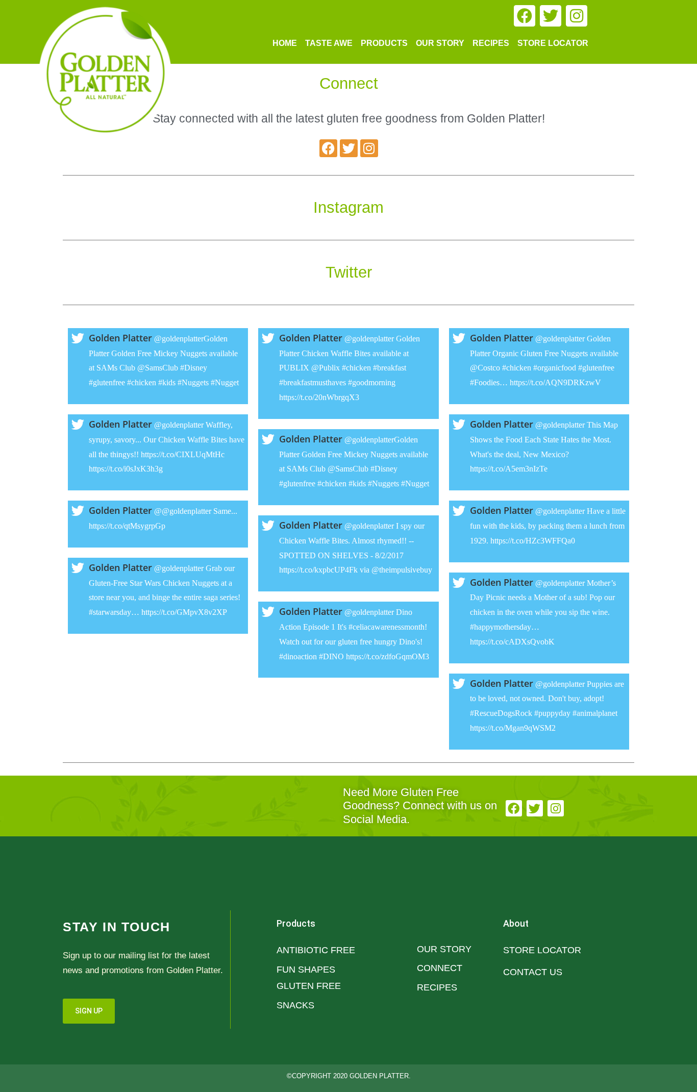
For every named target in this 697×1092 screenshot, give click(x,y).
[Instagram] (576, 16)
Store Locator (552, 43)
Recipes (490, 43)
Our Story (440, 43)
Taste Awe (329, 43)
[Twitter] (550, 16)
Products (384, 43)
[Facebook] (524, 16)
